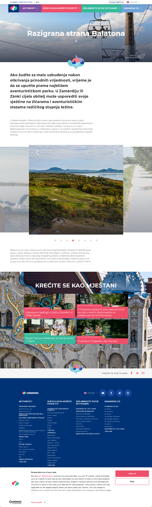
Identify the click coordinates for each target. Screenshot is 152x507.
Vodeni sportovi (23, 447)
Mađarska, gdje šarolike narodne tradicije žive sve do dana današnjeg (32, 431)
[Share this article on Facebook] (131, 373)
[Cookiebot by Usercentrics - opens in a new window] (15, 502)
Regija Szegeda (52, 460)
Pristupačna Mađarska (83, 429)
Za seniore (108, 414)
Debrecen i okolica (53, 443)
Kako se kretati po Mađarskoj (85, 416)
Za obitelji (108, 409)
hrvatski (133, 2)
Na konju (22, 454)
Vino (20, 442)
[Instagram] (127, 393)
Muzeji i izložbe (24, 423)
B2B (37, 2)
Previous (37, 152)
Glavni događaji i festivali (27, 434)
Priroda (49, 420)
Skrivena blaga (52, 423)
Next (115, 152)
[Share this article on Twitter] (136, 373)
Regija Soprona (52, 450)
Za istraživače (109, 411)
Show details (36, 502)
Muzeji (49, 425)
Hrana (21, 439)
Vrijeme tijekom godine (83, 421)
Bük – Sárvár (51, 453)
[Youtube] (103, 393)
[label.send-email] (141, 373)
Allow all (132, 474)
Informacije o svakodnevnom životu (87, 419)
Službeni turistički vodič (21, 2)
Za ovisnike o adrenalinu (112, 421)
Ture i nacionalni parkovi (27, 449)
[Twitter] (119, 393)
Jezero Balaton (52, 440)
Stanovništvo (80, 426)
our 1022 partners (46, 476)
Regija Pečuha (52, 448)
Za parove (108, 424)
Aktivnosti (29, 8)
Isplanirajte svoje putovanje (100, 8)
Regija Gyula (51, 463)
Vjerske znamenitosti (25, 425)
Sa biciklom (22, 452)
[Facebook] (111, 393)
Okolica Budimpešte (53, 438)
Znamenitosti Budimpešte (55, 413)
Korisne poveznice (81, 431)
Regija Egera (51, 455)
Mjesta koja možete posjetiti (60, 8)
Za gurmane (109, 426)
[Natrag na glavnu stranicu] (13, 8)
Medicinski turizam (25, 411)
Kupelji (49, 418)
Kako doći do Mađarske (83, 414)
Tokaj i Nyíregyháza (53, 445)
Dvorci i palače (52, 415)
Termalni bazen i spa (25, 409)
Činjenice (79, 424)
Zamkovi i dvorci (24, 420)
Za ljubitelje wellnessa (112, 419)
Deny (132, 481)
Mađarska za (131, 8)
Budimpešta (51, 435)
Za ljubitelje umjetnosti (112, 416)
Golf (20, 457)
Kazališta (22, 428)
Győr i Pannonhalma (53, 458)
